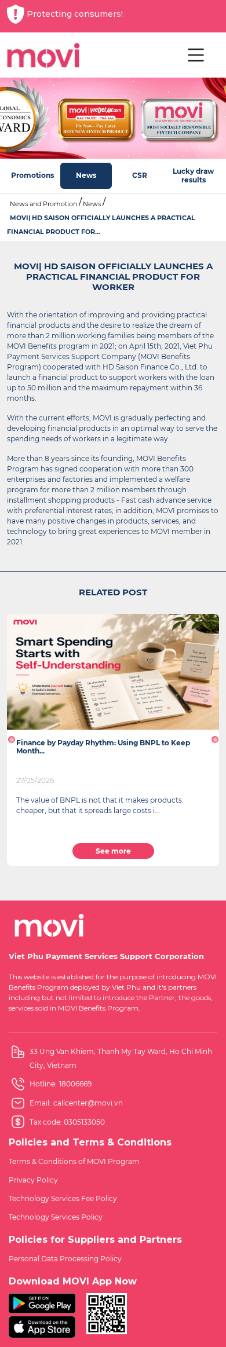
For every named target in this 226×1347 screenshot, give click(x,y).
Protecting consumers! (75, 14)
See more (113, 851)
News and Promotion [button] (43, 204)
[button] (11, 739)
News (92, 204)
